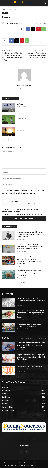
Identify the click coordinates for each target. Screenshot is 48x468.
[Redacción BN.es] (3, 23)
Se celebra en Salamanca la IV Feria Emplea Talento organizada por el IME (36, 55)
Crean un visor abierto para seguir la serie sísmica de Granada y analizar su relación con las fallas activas (30, 247)
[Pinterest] (38, 29)
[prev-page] (3, 139)
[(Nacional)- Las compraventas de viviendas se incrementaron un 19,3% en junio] (8, 302)
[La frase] (8, 107)
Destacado (29, 338)
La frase (20, 104)
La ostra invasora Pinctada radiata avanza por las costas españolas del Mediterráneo (29, 273)
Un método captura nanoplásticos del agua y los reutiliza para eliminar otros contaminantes (30, 234)
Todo (21, 338)
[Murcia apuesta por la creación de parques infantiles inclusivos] (8, 327)
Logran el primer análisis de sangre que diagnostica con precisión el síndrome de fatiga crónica (31, 357)
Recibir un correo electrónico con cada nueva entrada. (23, 214)
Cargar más (23, 283)
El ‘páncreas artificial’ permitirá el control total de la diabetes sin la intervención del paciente (31, 345)
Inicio (4, 10)
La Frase (9, 10)
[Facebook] (28, 29)
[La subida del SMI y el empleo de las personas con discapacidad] (8, 370)
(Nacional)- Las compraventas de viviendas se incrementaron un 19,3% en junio (31, 301)
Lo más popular (41, 338)
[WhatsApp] (43, 29)
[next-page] (7, 139)
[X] (33, 29)
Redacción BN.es (12, 23)
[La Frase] (8, 119)
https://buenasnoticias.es (24, 89)
